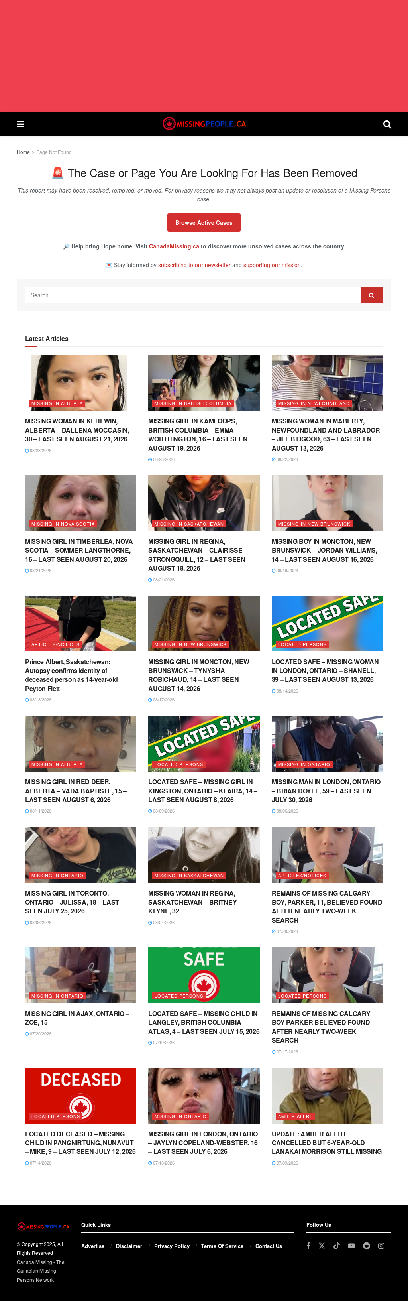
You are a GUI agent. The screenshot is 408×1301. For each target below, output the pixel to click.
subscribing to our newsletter (194, 265)
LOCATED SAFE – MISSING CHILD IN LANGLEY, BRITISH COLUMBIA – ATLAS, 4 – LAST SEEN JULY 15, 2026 (203, 1022)
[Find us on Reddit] (366, 1246)
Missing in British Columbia (193, 403)
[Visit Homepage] (203, 124)
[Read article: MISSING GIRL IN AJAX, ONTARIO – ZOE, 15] (80, 975)
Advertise (92, 1246)
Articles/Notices (55, 644)
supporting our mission (272, 265)
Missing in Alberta (57, 403)
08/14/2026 (286, 690)
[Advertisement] (204, 56)
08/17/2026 (163, 699)
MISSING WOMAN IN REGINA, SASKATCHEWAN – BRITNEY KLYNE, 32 (192, 901)
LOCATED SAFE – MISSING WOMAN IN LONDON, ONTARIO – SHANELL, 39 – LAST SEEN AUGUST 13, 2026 (325, 670)
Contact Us (268, 1246)
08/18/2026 (40, 699)
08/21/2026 (40, 570)
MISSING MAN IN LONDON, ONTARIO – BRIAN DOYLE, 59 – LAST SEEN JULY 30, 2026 (326, 790)
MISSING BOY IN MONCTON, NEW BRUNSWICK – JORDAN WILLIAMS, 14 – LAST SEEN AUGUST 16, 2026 (324, 550)
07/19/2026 (163, 1042)
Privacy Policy (172, 1246)
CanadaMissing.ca (174, 246)
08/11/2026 (40, 810)
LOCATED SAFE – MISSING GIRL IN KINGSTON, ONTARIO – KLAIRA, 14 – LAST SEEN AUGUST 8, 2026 (202, 790)
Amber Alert (295, 1116)
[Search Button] (387, 124)
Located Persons (302, 644)
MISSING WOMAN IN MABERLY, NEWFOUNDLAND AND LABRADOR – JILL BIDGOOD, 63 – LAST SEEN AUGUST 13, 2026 (326, 434)
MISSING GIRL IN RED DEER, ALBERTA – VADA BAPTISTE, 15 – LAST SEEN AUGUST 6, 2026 (76, 790)
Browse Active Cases (204, 222)
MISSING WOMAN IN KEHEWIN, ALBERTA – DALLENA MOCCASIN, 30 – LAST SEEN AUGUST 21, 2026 (77, 429)
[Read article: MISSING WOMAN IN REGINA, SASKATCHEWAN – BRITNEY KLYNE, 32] (203, 855)
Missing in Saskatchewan (189, 523)
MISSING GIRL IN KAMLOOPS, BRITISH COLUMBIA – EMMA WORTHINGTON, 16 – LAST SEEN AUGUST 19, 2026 (197, 434)
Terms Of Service (222, 1246)
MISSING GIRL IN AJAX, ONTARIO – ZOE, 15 (77, 1018)
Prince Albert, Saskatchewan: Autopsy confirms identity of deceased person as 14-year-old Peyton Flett (71, 675)
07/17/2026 (286, 1051)
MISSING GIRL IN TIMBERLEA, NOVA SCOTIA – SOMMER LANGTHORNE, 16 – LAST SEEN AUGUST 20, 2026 (79, 550)
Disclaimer (129, 1246)
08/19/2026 (286, 570)
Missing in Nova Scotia (63, 523)
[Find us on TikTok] (336, 1245)
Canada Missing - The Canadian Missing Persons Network (41, 1270)
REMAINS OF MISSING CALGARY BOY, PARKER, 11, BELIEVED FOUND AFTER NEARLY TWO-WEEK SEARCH (327, 906)
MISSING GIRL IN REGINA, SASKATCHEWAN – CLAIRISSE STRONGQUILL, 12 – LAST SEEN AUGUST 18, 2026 (196, 555)
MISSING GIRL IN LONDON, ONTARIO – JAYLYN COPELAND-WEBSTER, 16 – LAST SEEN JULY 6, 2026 (203, 1142)
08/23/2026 (40, 450)
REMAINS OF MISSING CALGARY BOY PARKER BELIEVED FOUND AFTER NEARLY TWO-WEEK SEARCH (321, 1027)
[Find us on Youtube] (351, 1246)
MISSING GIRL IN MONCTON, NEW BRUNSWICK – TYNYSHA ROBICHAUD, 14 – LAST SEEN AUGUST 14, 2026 (198, 675)
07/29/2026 (286, 931)
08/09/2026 (163, 810)
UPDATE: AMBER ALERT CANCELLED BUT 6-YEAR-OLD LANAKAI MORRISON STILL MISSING (327, 1142)
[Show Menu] (20, 124)
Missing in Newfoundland (314, 403)
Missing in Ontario (304, 764)
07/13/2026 (163, 1162)
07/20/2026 (40, 1033)
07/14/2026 (40, 1162)
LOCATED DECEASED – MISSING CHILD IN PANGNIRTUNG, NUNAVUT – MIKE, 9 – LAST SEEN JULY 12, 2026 (80, 1142)
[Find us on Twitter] (322, 1245)
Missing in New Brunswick (314, 523)
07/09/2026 (286, 1162)
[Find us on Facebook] (308, 1246)
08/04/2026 (163, 922)
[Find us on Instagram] (381, 1246)
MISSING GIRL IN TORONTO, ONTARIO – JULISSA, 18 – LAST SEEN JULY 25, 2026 (72, 901)
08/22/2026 (286, 459)
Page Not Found (54, 151)
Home (23, 151)
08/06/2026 (286, 810)
